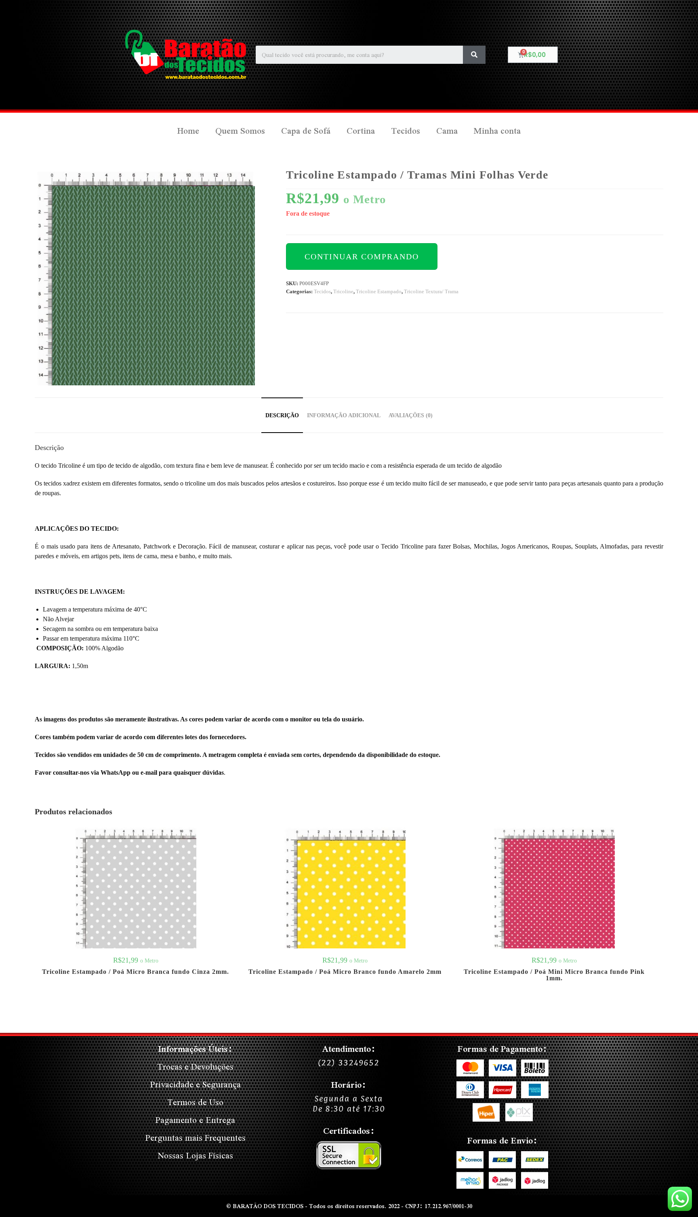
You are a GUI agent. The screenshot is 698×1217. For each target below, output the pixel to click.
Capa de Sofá (305, 131)
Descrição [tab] (282, 415)
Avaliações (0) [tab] (411, 415)
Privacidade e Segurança (195, 1084)
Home (188, 131)
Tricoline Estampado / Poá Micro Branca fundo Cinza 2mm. (135, 972)
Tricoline (343, 291)
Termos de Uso (195, 1102)
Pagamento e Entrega (195, 1120)
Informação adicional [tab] (344, 415)
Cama (447, 131)
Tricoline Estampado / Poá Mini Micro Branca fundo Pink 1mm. (554, 975)
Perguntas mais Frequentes (195, 1138)
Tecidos (405, 131)
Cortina (361, 131)
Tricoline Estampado (379, 291)
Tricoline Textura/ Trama (431, 291)
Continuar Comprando (362, 256)
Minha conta (497, 131)
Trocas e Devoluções (195, 1066)
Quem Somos (240, 131)
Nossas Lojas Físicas (195, 1155)
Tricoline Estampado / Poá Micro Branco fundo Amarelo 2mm (345, 972)
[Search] (474, 55)
